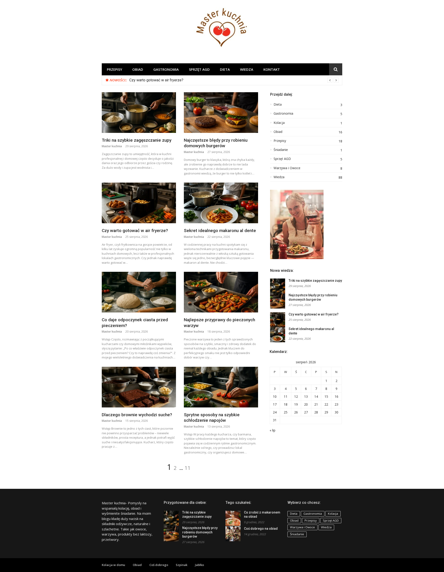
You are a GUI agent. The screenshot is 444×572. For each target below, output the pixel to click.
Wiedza (246, 69)
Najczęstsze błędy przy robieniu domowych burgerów (215, 143)
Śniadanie (281, 150)
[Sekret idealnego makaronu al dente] (221, 203)
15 (326, 396)
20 (306, 404)
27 (306, 412)
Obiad (137, 69)
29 (326, 412)
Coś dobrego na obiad (261, 528)
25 (285, 412)
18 (285, 404)
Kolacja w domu (113, 565)
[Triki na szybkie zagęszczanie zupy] (139, 112)
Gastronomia (166, 69)
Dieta (225, 69)
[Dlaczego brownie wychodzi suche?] (139, 387)
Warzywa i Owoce (287, 168)
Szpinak (181, 565)
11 (188, 467)
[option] (234, 80)
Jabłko (199, 565)
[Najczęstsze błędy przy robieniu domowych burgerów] (221, 112)
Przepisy (114, 69)
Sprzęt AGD (199, 69)
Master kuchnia (112, 146)
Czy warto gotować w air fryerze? (156, 80)
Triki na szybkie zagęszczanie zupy (136, 140)
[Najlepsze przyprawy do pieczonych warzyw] (221, 292)
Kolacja (279, 123)
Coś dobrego (158, 565)
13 (306, 396)
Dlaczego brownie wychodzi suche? (137, 414)
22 (326, 404)
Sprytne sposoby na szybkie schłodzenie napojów (212, 417)
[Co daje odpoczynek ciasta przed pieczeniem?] (139, 292)
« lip (272, 430)
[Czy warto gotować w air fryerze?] (139, 203)
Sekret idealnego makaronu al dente (220, 230)
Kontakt (271, 69)
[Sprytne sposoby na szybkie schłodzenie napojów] (221, 387)
